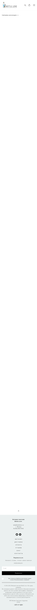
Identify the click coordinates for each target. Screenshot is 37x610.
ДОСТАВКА (19, 542)
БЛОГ (19, 550)
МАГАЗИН (18, 539)
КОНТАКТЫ (19, 553)
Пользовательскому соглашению (21, 579)
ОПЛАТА (19, 544)
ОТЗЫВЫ (19, 547)
